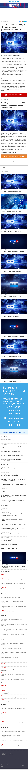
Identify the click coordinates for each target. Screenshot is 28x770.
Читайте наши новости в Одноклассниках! (14, 156)
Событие (5, 444)
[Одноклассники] (20, 21)
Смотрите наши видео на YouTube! (15, 94)
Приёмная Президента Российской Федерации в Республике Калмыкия (14, 431)
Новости (9, 439)
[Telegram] (26, 21)
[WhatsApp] (23, 21)
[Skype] (25, 21)
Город (6, 488)
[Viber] (22, 21)
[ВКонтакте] (19, 21)
